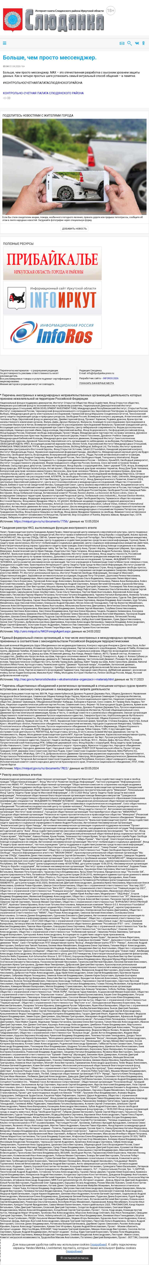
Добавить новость (74, 228)
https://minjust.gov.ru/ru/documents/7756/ (41, 521)
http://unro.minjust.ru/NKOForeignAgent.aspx (42, 631)
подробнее (98, 1244)
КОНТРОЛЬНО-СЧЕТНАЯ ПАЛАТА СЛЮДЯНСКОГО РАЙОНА (43, 93)
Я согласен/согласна (74, 1258)
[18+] (54, 20)
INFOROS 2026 (110, 378)
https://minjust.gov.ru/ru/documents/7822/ (41, 768)
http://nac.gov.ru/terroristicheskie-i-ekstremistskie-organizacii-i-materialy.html (64, 679)
